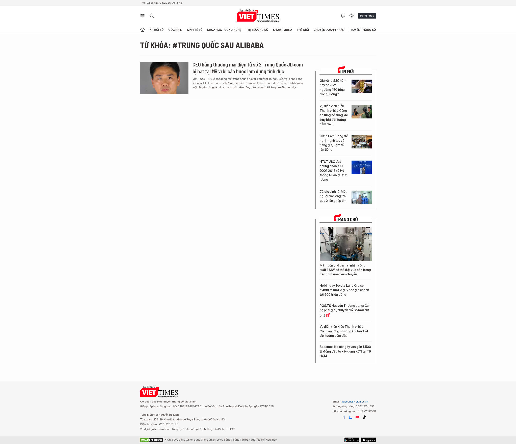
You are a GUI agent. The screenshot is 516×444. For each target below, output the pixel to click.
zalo (350, 417)
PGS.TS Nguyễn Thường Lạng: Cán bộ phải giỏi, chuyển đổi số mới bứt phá (345, 310)
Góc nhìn (175, 29)
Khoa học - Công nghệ (224, 29)
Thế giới (303, 29)
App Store (351, 440)
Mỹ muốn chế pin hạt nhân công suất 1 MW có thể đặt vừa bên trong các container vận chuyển (345, 269)
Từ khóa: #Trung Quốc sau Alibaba (202, 45)
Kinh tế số (195, 29)
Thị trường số (257, 29)
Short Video (282, 29)
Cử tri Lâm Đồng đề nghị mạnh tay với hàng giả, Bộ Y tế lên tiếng (334, 142)
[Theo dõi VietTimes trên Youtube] (357, 417)
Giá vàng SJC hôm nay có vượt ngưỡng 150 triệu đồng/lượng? (333, 87)
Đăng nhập (367, 15)
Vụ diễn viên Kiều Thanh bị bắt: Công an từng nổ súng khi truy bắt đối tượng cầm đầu (334, 115)
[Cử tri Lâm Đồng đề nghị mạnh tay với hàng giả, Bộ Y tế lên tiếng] (362, 141)
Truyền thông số (362, 29)
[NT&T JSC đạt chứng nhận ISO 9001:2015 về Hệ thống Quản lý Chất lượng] (362, 167)
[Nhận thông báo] (342, 15)
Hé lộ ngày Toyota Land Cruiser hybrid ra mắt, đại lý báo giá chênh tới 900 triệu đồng (344, 290)
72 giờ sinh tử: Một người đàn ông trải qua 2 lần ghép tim (333, 196)
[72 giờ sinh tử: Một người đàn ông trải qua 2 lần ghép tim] (362, 197)
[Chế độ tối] (351, 15)
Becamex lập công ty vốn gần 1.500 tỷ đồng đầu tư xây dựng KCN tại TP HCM (345, 351)
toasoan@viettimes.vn (354, 401)
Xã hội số (157, 29)
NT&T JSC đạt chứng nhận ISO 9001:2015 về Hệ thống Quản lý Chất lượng (333, 171)
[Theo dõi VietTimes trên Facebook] (344, 417)
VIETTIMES (258, 15)
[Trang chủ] (142, 30)
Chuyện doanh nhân (329, 29)
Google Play (368, 440)
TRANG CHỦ (347, 219)
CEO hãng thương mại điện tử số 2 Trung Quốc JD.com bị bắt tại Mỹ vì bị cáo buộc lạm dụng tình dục (247, 67)
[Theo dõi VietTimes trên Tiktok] (364, 417)
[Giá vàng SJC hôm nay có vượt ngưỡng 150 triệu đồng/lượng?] (362, 86)
